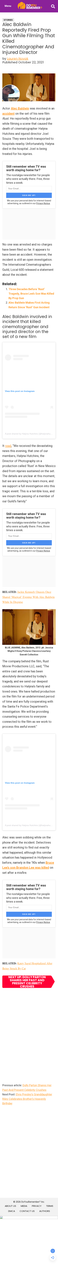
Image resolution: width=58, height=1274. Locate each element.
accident (8, 113)
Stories (8, 19)
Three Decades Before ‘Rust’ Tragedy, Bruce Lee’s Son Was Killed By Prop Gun (31, 293)
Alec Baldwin (20, 108)
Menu (8, 5)
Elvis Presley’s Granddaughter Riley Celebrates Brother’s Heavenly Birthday (27, 1099)
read (8, 446)
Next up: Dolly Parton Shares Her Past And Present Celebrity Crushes (27, 982)
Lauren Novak (17, 58)
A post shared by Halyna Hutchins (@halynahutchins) (31, 433)
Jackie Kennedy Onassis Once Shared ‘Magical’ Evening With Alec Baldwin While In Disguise (28, 597)
